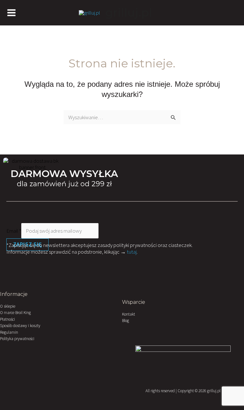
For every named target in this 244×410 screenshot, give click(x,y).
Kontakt (128, 314)
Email (13, 230)
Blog (125, 320)
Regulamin (9, 332)
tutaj (132, 251)
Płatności (7, 319)
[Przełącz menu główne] (11, 13)
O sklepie (7, 306)
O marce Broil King (15, 312)
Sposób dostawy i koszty (20, 325)
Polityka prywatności (17, 338)
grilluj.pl (128, 12)
